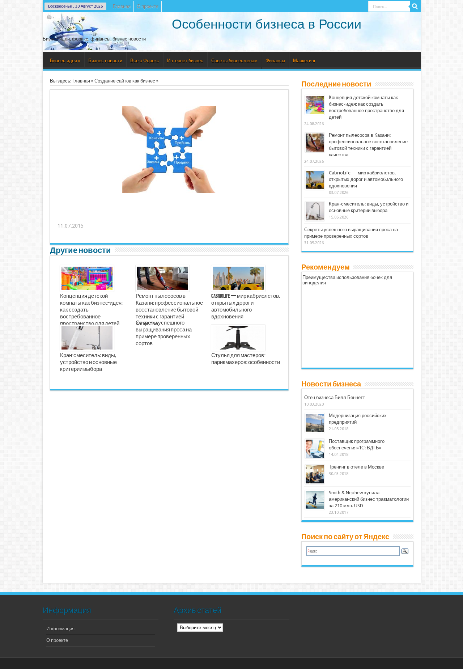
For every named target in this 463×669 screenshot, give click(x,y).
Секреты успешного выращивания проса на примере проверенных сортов (164, 333)
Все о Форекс (144, 60)
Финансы (275, 60)
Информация (60, 628)
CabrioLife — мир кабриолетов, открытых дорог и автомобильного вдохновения (245, 306)
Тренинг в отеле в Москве (356, 467)
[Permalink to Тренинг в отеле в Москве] (314, 474)
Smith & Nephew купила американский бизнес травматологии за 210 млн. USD (369, 499)
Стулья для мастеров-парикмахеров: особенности (245, 359)
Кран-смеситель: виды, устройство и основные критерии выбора (88, 362)
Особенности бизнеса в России (266, 24)
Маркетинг (304, 60)
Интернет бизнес (185, 60)
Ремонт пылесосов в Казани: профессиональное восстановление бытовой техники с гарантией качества (169, 310)
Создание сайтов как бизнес (124, 81)
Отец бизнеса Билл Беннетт (334, 397)
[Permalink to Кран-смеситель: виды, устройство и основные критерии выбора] (314, 211)
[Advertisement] (169, 217)
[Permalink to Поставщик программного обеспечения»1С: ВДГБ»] (314, 448)
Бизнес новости (105, 60)
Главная (122, 6)
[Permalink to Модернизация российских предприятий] (314, 423)
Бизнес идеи (65, 60)
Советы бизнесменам (234, 60)
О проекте (147, 6)
